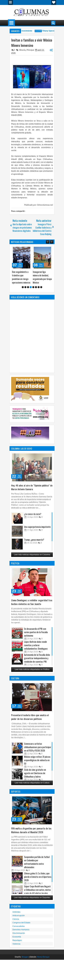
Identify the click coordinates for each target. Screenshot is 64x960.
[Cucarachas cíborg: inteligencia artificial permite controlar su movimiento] (42, 257)
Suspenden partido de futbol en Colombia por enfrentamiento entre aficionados (37, 862)
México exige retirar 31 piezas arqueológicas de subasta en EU (37, 760)
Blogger (25, 957)
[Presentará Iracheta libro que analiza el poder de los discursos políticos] (32, 697)
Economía (16, 937)
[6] (36, 287)
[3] (28, 287)
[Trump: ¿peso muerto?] (17, 544)
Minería (22, 50)
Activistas (16, 912)
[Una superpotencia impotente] (17, 531)
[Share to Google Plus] (27, 248)
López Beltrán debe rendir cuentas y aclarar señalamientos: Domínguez (36, 645)
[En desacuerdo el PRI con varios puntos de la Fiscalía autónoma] (17, 633)
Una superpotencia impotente (37, 526)
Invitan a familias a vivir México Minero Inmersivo (31, 42)
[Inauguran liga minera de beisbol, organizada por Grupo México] (21, 257)
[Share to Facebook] (21, 248)
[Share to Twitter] (24, 248)
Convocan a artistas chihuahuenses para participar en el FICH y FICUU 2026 (37, 747)
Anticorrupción (18, 915)
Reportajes (17, 940)
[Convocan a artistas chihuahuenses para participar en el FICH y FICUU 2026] (17, 748)
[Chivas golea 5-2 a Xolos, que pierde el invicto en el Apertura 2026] (17, 877)
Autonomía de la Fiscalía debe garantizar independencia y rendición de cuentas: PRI (37, 658)
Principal (30, 50)
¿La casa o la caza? (32, 514)
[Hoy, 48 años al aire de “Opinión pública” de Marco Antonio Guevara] (32, 467)
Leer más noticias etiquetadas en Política (32, 669)
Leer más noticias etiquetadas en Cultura (32, 783)
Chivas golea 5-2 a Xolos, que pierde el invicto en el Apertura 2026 (37, 877)
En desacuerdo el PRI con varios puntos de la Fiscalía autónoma (36, 632)
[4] (31, 287)
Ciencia (15, 919)
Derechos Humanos (20, 930)
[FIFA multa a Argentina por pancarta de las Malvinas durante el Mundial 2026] (32, 810)
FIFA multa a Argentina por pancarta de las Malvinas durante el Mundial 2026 (31, 830)
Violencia (16, 944)
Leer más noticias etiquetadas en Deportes (32, 897)
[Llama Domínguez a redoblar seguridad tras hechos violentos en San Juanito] (32, 582)
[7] (39, 287)
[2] (25, 287)
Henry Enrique (43, 957)
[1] (23, 287)
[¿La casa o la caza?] (17, 518)
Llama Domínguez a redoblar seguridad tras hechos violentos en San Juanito (31, 602)
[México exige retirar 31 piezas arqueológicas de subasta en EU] (17, 761)
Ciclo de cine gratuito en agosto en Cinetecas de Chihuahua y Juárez (35, 773)
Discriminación (18, 933)
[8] (41, 287)
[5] (33, 287)
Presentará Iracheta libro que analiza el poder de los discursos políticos (30, 717)
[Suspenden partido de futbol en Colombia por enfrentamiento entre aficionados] (17, 861)
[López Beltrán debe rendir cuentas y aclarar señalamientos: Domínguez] (17, 646)
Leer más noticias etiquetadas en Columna (32, 555)
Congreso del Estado (21, 923)
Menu (10, 2)
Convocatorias (18, 926)
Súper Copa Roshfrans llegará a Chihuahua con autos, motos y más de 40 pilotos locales (37, 890)
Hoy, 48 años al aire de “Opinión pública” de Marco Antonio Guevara (32, 487)
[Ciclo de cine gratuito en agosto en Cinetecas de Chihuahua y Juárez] (17, 774)
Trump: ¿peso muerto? (34, 539)
